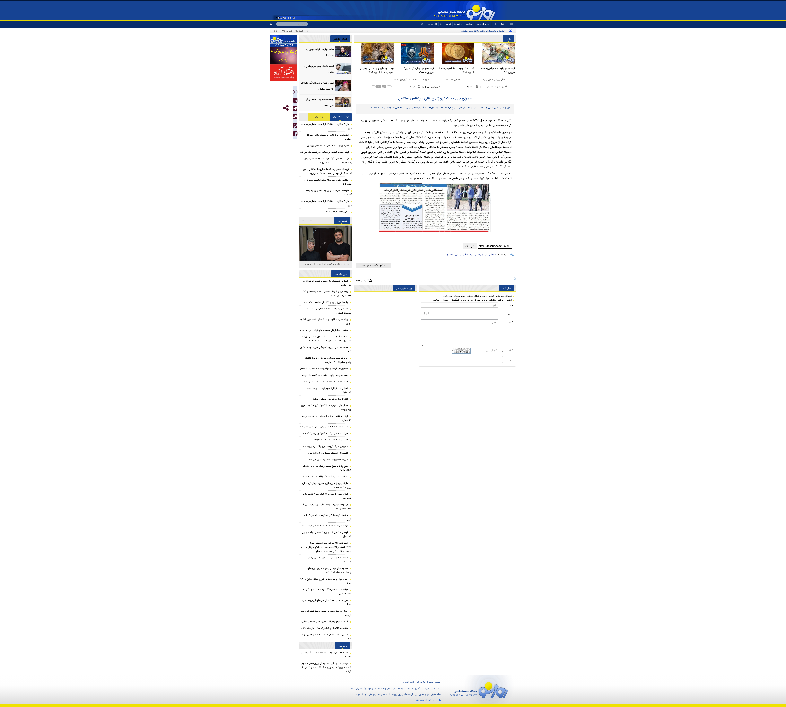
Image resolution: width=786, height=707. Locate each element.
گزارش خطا (362, 280)
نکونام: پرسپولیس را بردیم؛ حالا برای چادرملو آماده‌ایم (329, 193)
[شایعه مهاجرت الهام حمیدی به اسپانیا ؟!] (343, 51)
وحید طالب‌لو (467, 254)
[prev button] (311, 220)
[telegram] (295, 108)
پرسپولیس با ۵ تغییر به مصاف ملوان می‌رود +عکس (329, 137)
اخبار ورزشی (499, 79)
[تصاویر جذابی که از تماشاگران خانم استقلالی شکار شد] (325, 251)
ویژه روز (319, 117)
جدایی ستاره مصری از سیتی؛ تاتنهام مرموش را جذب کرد (328, 182)
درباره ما (458, 24)
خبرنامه (381, 688)
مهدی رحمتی (481, 254)
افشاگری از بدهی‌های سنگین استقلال (329, 399)
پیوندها (469, 24)
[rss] (422, 23)
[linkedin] (295, 101)
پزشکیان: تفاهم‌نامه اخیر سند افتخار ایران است (325, 526)
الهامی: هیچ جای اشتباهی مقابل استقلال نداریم (324, 622)
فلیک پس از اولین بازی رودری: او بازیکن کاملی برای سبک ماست (326, 485)
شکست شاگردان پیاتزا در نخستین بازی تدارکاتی (324, 628)
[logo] (478, 689)
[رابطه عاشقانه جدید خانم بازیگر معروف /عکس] (343, 102)
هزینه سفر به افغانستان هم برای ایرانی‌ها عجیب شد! (326, 602)
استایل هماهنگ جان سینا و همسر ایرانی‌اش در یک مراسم (326, 283)
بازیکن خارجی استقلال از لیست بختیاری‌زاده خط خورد (326, 126)
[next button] (303, 220)
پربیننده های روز (341, 117)
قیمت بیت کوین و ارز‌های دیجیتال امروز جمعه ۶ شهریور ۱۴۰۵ (377, 70)
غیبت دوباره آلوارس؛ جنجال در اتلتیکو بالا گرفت (325, 375)
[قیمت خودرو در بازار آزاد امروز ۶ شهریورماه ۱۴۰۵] (415, 53)
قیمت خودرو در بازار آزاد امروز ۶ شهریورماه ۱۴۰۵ (419, 70)
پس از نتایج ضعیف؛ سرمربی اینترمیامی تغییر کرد (324, 427)
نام (511, 304)
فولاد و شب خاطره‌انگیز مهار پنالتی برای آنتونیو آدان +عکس (327, 592)
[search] (273, 24)
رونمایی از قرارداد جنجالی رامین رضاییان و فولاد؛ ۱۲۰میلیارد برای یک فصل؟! (326, 294)
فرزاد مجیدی (452, 254)
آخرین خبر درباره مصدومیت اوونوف (330, 440)
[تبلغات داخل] (283, 41)
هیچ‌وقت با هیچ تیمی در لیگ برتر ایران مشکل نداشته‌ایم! (327, 468)
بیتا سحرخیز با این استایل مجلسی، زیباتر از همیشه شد (328, 560)
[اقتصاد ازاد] (283, 72)
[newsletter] (373, 265)
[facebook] (295, 135)
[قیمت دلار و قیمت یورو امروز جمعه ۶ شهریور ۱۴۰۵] (496, 53)
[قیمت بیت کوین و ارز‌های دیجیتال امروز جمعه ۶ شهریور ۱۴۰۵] (374, 53)
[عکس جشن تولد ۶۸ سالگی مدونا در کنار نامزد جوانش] (343, 85)
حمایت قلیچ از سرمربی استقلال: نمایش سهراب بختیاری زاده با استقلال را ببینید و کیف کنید (326, 339)
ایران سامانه (421, 700)
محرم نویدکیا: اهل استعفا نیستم (333, 212)
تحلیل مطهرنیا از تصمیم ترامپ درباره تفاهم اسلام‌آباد (329, 390)
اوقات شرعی (360, 688)
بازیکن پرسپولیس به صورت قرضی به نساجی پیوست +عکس (327, 311)
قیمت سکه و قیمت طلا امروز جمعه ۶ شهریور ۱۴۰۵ (456, 70)
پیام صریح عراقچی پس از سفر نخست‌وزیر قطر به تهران (325, 321)
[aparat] (295, 116)
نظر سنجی (432, 24)
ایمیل (510, 313)
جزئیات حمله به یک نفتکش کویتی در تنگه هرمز (325, 433)
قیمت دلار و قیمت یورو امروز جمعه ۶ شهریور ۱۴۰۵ (497, 70)
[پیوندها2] (283, 55)
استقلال (492, 254)
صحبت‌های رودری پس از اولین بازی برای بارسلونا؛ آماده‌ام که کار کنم (329, 570)
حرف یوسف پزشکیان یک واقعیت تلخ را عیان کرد (324, 477)
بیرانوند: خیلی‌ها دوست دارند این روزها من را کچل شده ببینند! (327, 507)
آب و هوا (372, 688)
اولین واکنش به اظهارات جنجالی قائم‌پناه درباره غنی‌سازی (326, 418)
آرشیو (417, 688)
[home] (510, 24)
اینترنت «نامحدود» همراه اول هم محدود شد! (325, 382)
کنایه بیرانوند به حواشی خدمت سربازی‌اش (328, 145)
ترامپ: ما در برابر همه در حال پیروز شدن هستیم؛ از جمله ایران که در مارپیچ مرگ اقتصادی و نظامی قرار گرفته (325, 667)
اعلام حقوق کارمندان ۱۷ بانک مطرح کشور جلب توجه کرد (327, 496)
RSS (351, 688)
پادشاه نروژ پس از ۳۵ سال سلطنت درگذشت (326, 302)
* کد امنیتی (507, 350)
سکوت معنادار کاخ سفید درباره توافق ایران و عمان (324, 330)
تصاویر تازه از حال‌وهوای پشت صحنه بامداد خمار (324, 369)
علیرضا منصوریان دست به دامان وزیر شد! (328, 459)
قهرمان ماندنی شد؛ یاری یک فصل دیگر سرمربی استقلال (326, 534)
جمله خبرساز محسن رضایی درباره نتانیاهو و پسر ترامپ (326, 613)
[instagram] (295, 93)
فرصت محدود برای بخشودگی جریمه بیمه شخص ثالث (325, 349)
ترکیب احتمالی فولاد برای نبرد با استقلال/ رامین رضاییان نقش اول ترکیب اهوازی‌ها (327, 161)
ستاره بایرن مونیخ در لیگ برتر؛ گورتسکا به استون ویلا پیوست (326, 407)
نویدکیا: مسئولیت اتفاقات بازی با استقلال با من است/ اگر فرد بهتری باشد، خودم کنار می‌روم (327, 171)
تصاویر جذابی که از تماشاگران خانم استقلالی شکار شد (325, 266)
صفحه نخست (434, 681)
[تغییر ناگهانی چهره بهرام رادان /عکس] (343, 68)
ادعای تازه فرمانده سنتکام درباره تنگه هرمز (327, 453)
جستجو (410, 688)
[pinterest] (295, 126)
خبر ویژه (487, 79)
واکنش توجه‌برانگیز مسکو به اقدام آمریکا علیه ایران (327, 517)
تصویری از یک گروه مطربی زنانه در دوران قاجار (325, 446)
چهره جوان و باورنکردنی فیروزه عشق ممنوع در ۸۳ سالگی (325, 581)
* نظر (510, 322)
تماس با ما (445, 24)
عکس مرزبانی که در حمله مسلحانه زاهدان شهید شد (326, 637)
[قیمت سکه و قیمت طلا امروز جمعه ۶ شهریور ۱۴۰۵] (455, 53)
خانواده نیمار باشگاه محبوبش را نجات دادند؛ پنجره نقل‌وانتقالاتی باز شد (328, 360)
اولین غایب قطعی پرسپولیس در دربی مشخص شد (324, 152)
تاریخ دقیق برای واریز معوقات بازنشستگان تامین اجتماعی (326, 655)
